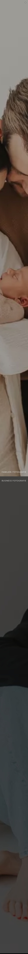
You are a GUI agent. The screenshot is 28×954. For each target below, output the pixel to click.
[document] (14, 477)
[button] (25, 2)
